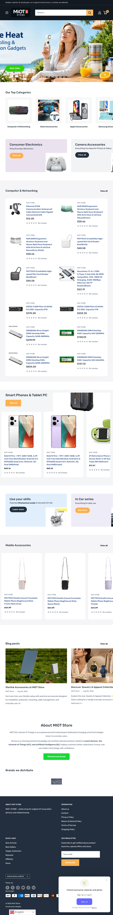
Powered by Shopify (13, 907)
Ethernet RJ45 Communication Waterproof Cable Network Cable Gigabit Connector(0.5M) (39, 210)
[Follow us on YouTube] (23, 888)
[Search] (89, 13)
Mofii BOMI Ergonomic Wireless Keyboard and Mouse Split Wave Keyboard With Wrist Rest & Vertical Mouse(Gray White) (39, 244)
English (19, 912)
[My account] (99, 12)
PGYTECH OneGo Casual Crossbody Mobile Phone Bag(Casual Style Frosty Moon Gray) (20, 601)
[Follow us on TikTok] (28, 888)
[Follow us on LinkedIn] (34, 888)
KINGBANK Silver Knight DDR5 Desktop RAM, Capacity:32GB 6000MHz (38, 360)
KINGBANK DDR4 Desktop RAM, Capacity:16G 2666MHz (90, 358)
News (8, 863)
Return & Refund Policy (71, 821)
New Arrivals (11, 843)
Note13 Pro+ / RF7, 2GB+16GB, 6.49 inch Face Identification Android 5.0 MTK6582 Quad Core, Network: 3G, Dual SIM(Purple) (63, 460)
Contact (64, 813)
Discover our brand (56, 756)
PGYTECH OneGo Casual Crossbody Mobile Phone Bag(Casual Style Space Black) (64, 601)
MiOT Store (30, 203)
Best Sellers (11, 847)
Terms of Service (68, 825)
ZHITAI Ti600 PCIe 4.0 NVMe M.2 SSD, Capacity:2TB (39, 308)
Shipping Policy (68, 829)
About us (65, 809)
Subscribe (70, 862)
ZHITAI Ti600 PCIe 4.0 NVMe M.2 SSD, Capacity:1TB (90, 308)
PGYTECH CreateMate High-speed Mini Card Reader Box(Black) (39, 274)
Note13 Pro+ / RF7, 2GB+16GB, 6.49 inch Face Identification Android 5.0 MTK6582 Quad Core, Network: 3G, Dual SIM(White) (21, 460)
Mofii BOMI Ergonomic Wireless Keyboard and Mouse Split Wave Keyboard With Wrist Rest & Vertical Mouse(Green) (90, 212)
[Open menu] (7, 13)
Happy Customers (13, 851)
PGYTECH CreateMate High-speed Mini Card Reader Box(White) (90, 242)
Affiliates (9, 859)
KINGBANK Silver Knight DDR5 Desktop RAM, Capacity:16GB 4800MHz (37, 333)
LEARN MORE (16, 68)
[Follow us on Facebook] (7, 888)
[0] (105, 12)
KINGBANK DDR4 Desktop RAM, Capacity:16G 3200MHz (90, 332)
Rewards (9, 855)
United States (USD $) (15, 876)
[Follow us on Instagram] (18, 888)
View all (104, 191)
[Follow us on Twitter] (13, 888)
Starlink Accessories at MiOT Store (25, 687)
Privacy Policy (67, 817)
